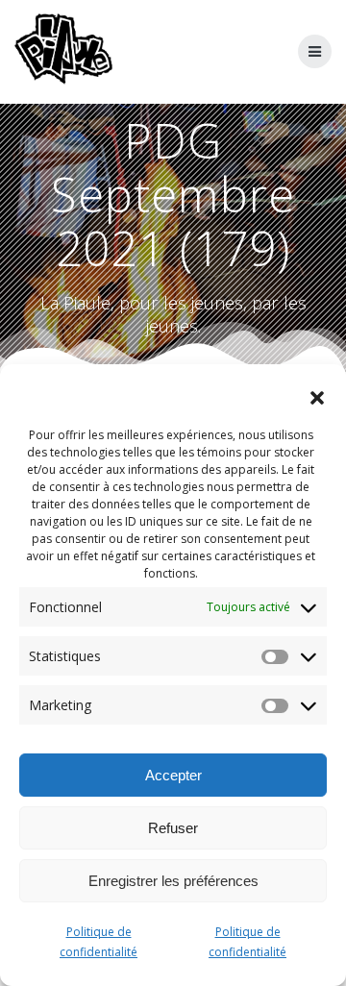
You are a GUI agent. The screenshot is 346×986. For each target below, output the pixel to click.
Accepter (173, 775)
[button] (317, 397)
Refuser (173, 828)
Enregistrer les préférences (173, 881)
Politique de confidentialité (98, 942)
